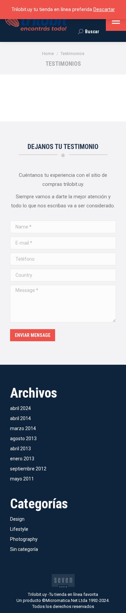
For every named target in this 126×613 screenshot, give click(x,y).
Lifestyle (19, 529)
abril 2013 (20, 448)
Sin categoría (24, 549)
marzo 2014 (23, 428)
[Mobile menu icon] (116, 21)
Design (17, 519)
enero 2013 (22, 458)
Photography (24, 539)
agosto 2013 (23, 438)
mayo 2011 (22, 478)
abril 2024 (20, 408)
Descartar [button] (104, 9)
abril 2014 (20, 418)
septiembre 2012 (28, 468)
